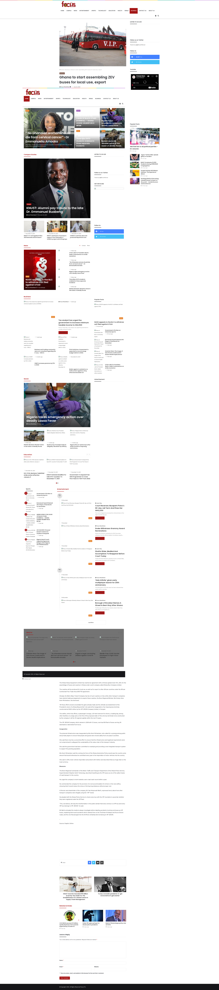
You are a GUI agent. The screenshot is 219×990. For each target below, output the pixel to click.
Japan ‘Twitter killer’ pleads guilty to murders (149, 155)
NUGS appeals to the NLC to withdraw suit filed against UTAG (45, 137)
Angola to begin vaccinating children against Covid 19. (85, 654)
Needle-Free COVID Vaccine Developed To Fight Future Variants (109, 655)
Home (62, 10)
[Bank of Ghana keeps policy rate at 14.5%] (116, 915)
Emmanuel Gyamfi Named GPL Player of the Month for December (111, 122)
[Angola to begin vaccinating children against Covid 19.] (86, 643)
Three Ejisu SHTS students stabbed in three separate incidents (77, 280)
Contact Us (142, 10)
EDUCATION (112, 10)
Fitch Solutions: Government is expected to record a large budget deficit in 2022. (78, 351)
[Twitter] (93, 862)
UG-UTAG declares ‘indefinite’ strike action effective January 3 (34, 475)
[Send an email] (70, 87)
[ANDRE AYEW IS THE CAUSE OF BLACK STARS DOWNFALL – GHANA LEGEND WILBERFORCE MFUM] (30, 521)
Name (61, 960)
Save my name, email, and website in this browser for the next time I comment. (82, 973)
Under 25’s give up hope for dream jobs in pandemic (91, 924)
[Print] (102, 862)
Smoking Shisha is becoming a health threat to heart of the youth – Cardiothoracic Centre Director (150, 181)
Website (96, 966)
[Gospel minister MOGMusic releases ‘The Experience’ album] (134, 173)
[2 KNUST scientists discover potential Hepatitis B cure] (80, 226)
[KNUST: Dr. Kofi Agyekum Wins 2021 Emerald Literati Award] (34, 226)
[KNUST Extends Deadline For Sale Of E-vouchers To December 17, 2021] (57, 465)
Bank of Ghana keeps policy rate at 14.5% (116, 924)
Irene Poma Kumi (32, 215)
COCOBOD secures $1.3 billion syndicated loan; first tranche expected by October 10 (68, 924)
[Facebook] (89, 862)
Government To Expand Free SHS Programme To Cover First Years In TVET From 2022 (80, 477)
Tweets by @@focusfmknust (101, 177)
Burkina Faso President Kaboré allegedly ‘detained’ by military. (57, 445)
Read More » (63, 332)
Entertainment (84, 10)
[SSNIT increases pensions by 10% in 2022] (28, 359)
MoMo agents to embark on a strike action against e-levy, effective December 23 (78, 370)
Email (61, 966)
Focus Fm (47, 674)
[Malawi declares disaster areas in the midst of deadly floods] (59, 287)
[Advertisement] (109, 268)
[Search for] (158, 15)
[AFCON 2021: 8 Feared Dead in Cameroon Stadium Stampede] (30, 533)
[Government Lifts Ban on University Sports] (87, 118)
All (79, 245)
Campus (68, 10)
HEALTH (120, 10)
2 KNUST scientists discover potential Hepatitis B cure (78, 236)
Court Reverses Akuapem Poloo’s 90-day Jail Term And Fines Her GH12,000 (109, 508)
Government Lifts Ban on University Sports (85, 124)
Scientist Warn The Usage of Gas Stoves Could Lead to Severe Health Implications (85, 142)
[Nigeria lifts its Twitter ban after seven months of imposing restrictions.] (80, 435)
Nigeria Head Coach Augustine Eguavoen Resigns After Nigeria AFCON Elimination (43, 542)
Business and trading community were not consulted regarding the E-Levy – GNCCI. (45, 351)
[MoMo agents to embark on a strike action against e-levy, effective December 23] (63, 362)
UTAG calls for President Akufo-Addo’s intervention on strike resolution (112, 142)
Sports (94, 10)
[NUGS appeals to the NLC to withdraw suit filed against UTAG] (49, 128)
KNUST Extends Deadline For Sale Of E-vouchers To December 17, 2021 (56, 477)
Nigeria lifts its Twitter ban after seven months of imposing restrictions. (80, 446)
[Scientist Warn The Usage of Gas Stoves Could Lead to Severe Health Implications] (99, 356)
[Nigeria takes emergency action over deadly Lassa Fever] (59, 269)
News (75, 10)
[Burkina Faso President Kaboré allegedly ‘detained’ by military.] (57, 435)
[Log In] (155, 15)
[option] (74, 128)
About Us (151, 10)
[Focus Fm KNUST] (68, 4)
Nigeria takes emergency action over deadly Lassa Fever (79, 272)
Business (133, 10)
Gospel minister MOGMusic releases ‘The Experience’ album (149, 172)
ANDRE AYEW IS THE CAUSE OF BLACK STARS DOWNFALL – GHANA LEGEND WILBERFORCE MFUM (44, 518)
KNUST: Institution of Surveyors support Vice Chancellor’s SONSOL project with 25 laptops (57, 237)
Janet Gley (99, 503)
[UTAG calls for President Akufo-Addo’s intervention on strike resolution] (59, 251)
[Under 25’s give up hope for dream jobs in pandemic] (93, 915)
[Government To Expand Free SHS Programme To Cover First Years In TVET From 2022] (80, 465)
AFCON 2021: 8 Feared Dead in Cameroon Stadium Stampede (43, 531)
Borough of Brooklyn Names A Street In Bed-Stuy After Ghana (109, 604)
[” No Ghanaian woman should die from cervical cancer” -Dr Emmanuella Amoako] (59, 260)
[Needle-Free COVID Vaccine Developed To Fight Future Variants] (111, 643)
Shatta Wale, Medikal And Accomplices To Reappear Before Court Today (109, 553)
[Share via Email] (97, 862)
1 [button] (56, 483)
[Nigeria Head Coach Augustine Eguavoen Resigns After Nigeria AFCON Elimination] (30, 545)
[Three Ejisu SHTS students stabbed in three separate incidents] (59, 277)
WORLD (126, 10)
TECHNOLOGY (102, 10)
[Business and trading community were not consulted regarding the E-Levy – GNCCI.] (28, 342)
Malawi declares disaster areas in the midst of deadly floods (79, 289)
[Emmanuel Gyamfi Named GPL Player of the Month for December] (99, 344)
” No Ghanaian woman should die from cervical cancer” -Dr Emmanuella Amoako (79, 263)
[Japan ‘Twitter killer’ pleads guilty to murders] (134, 157)
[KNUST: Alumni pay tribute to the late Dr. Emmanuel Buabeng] (57, 188)
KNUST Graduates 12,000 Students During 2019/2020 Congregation (149, 164)
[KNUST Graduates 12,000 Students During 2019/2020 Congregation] (134, 165)
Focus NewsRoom (65, 87)
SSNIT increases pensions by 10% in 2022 (45, 364)
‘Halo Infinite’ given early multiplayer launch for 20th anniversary (107, 582)
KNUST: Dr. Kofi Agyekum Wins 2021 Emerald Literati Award (33, 236)
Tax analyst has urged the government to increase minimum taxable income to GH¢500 (74, 322)
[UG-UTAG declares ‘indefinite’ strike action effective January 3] (34, 464)
